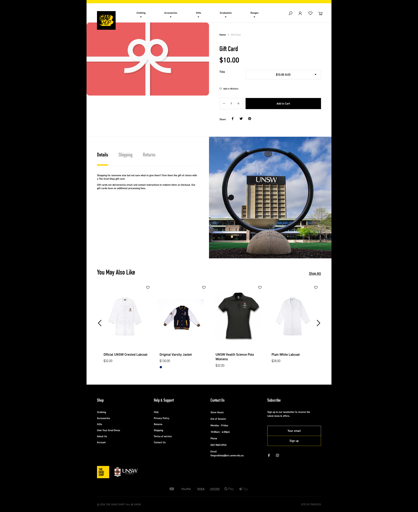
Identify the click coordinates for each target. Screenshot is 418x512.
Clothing (141, 13)
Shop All (315, 273)
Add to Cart (283, 104)
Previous (100, 319)
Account (101, 442)
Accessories (170, 13)
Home (222, 34)
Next (318, 319)
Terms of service (163, 436)
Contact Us (160, 442)
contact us (110, 222)
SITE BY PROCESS (311, 504)
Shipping (158, 430)
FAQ (156, 412)
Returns (158, 424)
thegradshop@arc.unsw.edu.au (227, 455)
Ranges (254, 13)
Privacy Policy (161, 418)
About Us (102, 436)
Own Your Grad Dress (108, 430)
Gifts (198, 13)
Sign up (294, 441)
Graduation (226, 13)
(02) (212, 445)
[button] (228, 89)
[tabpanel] (125, 327)
